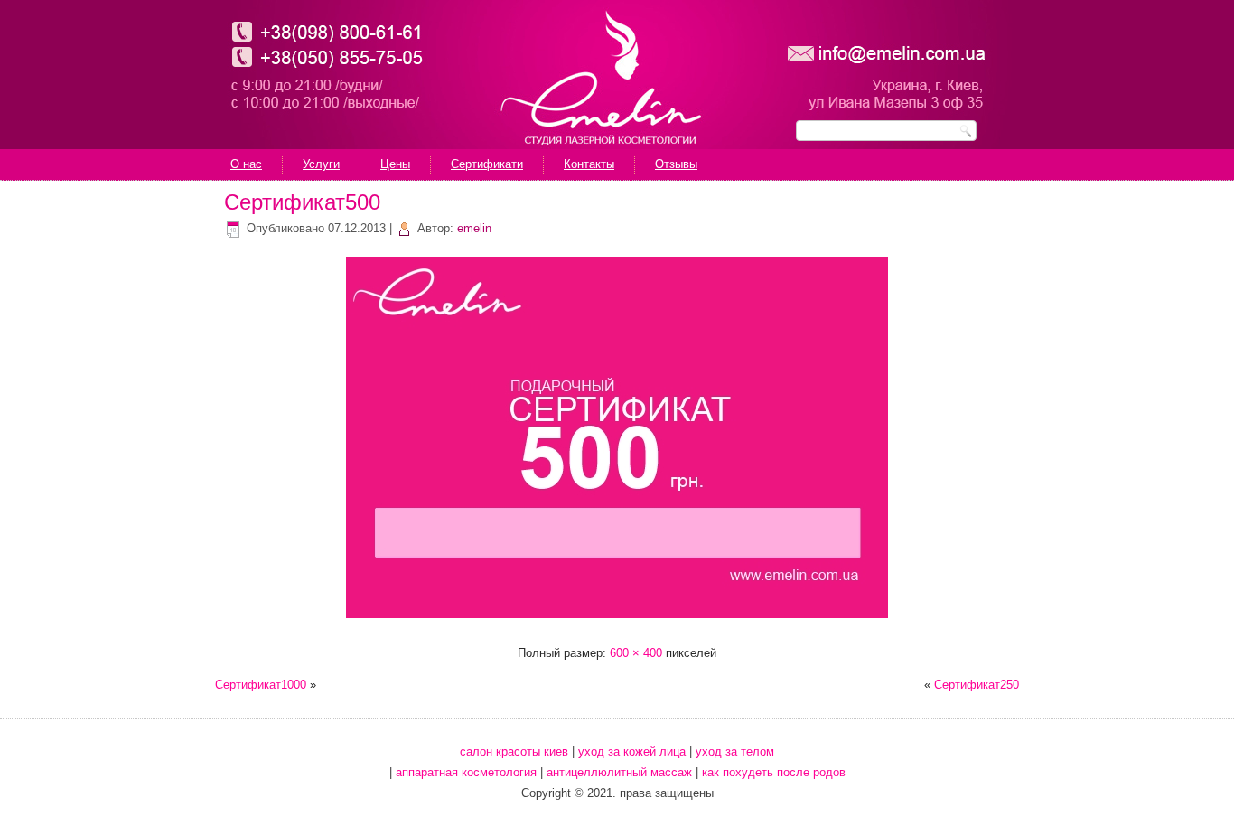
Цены (395, 164)
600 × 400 (636, 653)
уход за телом (735, 751)
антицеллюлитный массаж (619, 772)
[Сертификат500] (617, 620)
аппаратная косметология (466, 772)
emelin (474, 228)
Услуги (321, 164)
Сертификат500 (302, 202)
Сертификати (487, 164)
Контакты (589, 164)
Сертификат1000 (260, 684)
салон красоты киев (514, 751)
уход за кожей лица (632, 751)
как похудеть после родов (774, 772)
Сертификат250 (976, 684)
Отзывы (676, 164)
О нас (246, 164)
